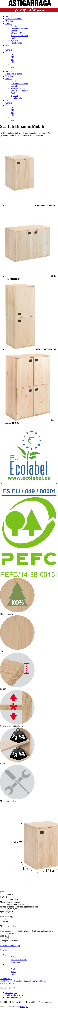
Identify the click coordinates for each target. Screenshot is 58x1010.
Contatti (8, 50)
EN (12, 62)
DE (12, 67)
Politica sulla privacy (14, 995)
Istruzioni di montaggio (10, 945)
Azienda (9, 16)
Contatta (3, 950)
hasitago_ (24, 1006)
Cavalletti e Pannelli (19, 28)
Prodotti (8, 23)
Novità (14, 26)
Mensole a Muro (18, 33)
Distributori (10, 21)
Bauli (13, 38)
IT (6, 52)
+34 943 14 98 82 (7, 983)
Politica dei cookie (13, 997)
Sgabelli (14, 40)
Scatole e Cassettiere (19, 35)
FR (12, 59)
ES (12, 55)
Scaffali (14, 31)
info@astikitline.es (38, 981)
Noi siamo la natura (13, 18)
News (7, 45)
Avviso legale (11, 992)
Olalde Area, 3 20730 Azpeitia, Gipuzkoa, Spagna (15, 979)
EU (12, 57)
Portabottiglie (16, 43)
